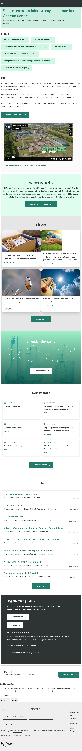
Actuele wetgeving (42, 39)
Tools (31, 716)
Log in (14, 625)
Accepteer (5, 700)
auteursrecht (17, 732)
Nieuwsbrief (68, 674)
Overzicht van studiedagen (15, 68)
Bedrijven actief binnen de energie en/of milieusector (27, 61)
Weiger (14, 700)
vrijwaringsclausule (47, 730)
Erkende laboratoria (13, 716)
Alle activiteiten (40, 465)
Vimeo (43, 166)
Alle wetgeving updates (40, 204)
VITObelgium (32, 166)
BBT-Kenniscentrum (13, 166)
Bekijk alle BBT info (14, 114)
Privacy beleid (17, 735)
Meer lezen (4, 695)
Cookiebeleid (5, 735)
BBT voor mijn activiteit (14, 39)
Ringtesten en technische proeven (19, 54)
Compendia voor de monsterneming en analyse (24, 47)
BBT (5, 709)
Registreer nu (17, 617)
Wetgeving (34, 709)
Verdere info (40, 371)
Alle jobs (40, 586)
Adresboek (8, 724)
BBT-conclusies (60, 47)
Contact (28, 735)
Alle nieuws (40, 319)
